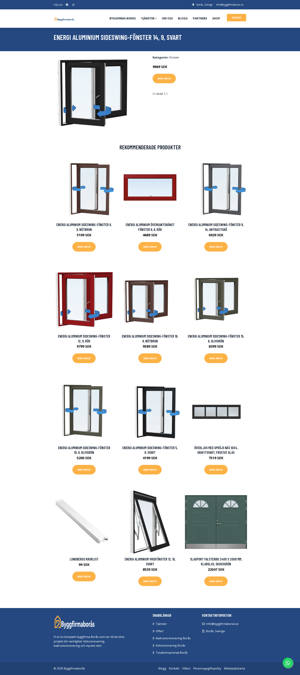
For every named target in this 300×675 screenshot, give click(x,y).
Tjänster (161, 624)
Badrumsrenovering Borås (173, 638)
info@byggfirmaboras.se (230, 4)
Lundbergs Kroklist (84, 559)
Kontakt (174, 668)
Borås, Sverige (204, 4)
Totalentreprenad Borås (172, 653)
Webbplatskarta (234, 668)
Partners (200, 18)
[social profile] (67, 4)
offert (236, 17)
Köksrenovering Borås (170, 645)
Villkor (186, 668)
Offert (160, 631)
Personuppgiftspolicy (207, 668)
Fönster (174, 57)
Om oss (167, 18)
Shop (216, 18)
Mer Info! (164, 78)
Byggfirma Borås (123, 18)
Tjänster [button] (148, 18)
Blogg (183, 18)
